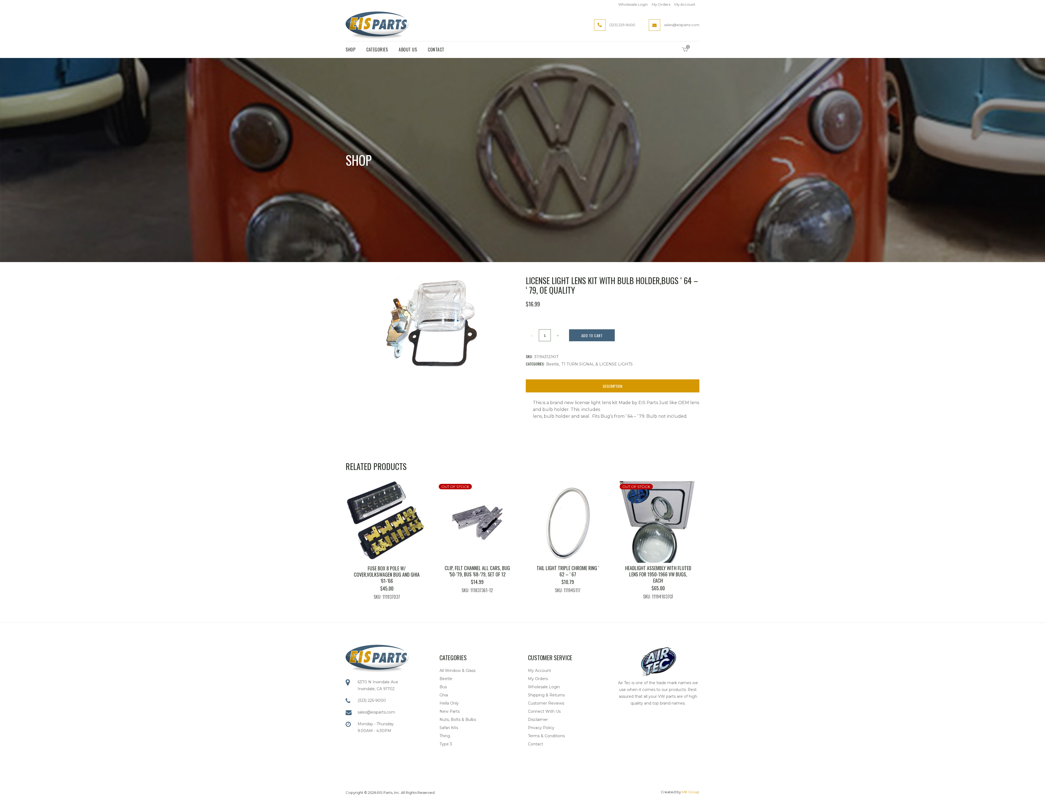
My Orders (661, 4)
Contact (535, 744)
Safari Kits (448, 727)
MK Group (690, 792)
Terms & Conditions (546, 735)
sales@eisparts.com (376, 712)
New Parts (449, 711)
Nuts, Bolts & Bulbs (457, 719)
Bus (443, 686)
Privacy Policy (541, 727)
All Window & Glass (457, 670)
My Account (684, 4)
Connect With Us (544, 711)
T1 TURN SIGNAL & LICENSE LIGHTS (597, 364)
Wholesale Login (633, 4)
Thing (444, 735)
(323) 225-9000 (372, 700)
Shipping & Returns (546, 695)
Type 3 (445, 744)
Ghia (443, 695)
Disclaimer (538, 719)
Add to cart (592, 335)
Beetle (552, 364)
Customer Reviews (546, 703)
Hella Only (449, 703)
